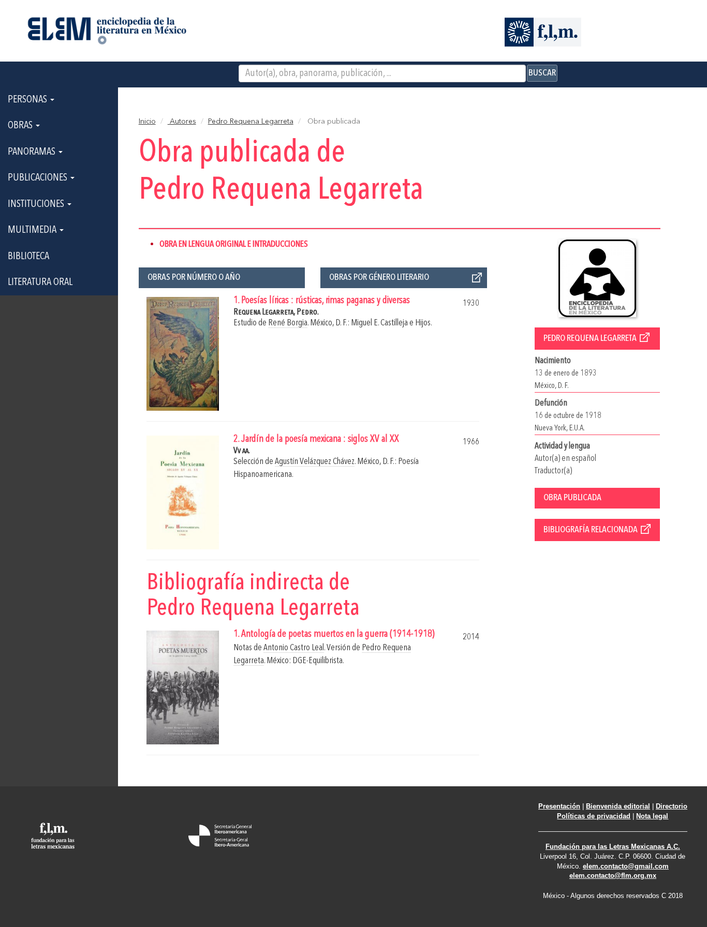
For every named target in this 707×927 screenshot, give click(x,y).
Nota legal (652, 816)
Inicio (147, 121)
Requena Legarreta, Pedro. (276, 312)
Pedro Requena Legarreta (250, 121)
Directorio (671, 806)
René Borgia (287, 323)
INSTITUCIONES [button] (37, 204)
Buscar (542, 73)
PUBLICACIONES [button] (38, 178)
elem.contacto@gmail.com (626, 866)
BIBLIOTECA (28, 256)
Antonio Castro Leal (293, 648)
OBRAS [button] (21, 126)
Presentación (559, 806)
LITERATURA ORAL (40, 282)
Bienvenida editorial (618, 806)
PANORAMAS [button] (32, 152)
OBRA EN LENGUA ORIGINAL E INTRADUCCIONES (233, 244)
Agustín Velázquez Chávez (315, 461)
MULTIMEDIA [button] (33, 230)
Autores (182, 121)
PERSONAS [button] (28, 100)
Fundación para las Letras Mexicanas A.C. (613, 846)
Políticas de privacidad (593, 816)
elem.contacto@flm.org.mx (612, 875)
